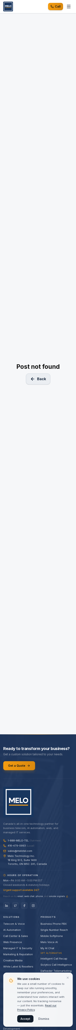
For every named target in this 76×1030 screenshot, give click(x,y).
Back (41, 379)
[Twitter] (15, 905)
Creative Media (12, 960)
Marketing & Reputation (18, 954)
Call (58, 6)
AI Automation (12, 929)
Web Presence (12, 942)
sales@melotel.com (20, 850)
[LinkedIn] (6, 905)
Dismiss (43, 1018)
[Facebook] (24, 905)
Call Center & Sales (15, 936)
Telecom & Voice (14, 923)
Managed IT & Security (17, 948)
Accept (25, 1018)
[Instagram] (33, 905)
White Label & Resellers (18, 966)
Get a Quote (16, 765)
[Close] (67, 977)
